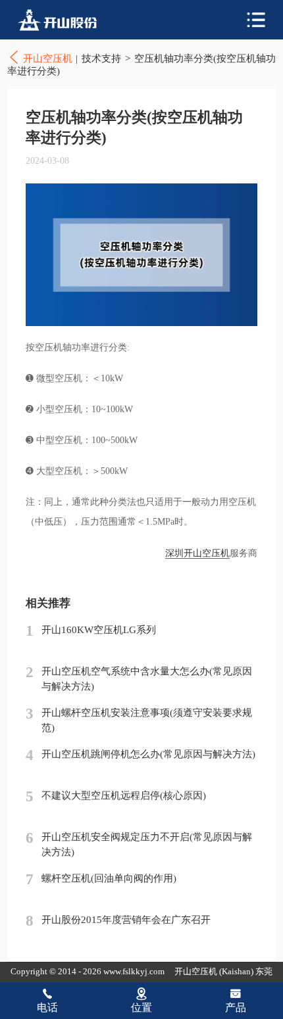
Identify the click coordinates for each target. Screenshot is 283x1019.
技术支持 (101, 58)
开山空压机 (66, 20)
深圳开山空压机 (197, 553)
